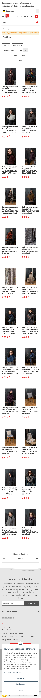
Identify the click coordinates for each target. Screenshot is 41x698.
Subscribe (31, 603)
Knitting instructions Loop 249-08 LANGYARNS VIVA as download (30, 491)
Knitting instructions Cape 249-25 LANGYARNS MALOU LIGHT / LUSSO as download (10, 170)
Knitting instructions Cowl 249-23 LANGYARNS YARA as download (30, 531)
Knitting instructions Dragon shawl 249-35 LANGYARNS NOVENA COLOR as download (30, 330)
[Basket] (36, 16)
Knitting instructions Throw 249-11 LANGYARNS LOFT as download (30, 250)
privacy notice (32, 589)
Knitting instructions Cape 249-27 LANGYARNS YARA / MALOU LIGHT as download (30, 170)
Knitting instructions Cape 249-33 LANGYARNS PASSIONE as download (30, 210)
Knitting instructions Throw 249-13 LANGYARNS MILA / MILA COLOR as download (10, 290)
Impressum (7, 672)
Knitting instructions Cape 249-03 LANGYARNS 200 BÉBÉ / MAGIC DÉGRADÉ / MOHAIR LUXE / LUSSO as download (30, 90)
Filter (7, 46)
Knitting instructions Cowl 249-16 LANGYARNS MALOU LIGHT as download (10, 531)
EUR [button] (18, 16)
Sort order (16, 46)
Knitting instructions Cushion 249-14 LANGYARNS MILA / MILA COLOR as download (30, 451)
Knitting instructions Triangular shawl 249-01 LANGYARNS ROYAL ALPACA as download (10, 370)
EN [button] (25, 16)
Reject (21, 690)
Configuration (21, 684)
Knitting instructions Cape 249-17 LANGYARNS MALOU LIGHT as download (10, 130)
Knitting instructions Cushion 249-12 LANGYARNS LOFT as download (10, 451)
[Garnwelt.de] (7, 16)
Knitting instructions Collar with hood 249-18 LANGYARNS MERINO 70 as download (10, 491)
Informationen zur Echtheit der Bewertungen (19, 695)
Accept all (20, 678)
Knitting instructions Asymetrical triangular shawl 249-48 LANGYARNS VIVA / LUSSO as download (10, 90)
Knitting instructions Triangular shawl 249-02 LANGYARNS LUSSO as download (30, 370)
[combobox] (18, 10)
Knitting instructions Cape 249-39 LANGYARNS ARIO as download (10, 250)
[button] (31, 17)
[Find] (37, 22)
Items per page (9, 50)
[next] (37, 60)
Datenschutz (17, 672)
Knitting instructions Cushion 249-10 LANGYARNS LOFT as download (30, 410)
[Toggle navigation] (3, 16)
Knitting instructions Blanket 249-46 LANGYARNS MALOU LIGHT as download (30, 290)
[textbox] (18, 10)
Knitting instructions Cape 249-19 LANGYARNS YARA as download (30, 130)
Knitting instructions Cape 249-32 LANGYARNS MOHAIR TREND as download (10, 210)
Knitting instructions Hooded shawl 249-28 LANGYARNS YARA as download (10, 410)
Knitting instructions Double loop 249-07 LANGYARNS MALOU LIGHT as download (10, 330)
